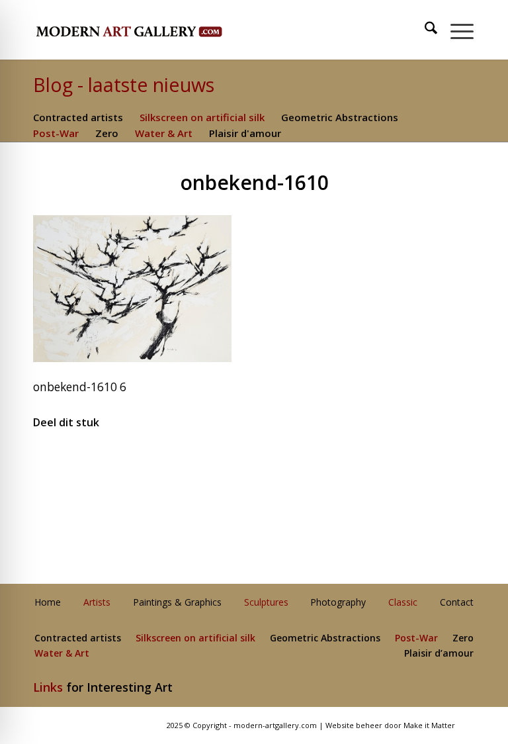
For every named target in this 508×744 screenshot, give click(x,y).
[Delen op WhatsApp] (254, 462)
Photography (338, 602)
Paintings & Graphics (177, 602)
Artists (96, 602)
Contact (457, 602)
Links (48, 687)
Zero (106, 133)
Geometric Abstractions (339, 117)
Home (47, 602)
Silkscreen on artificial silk (202, 117)
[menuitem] (425, 30)
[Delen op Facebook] (107, 462)
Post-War (56, 133)
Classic (402, 602)
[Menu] (455, 30)
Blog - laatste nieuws (123, 84)
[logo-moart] (163, 30)
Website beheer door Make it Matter (390, 725)
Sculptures (266, 602)
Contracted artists (78, 117)
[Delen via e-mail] (401, 462)
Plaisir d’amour (439, 653)
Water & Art (163, 133)
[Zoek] (424, 30)
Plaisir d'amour (245, 133)
